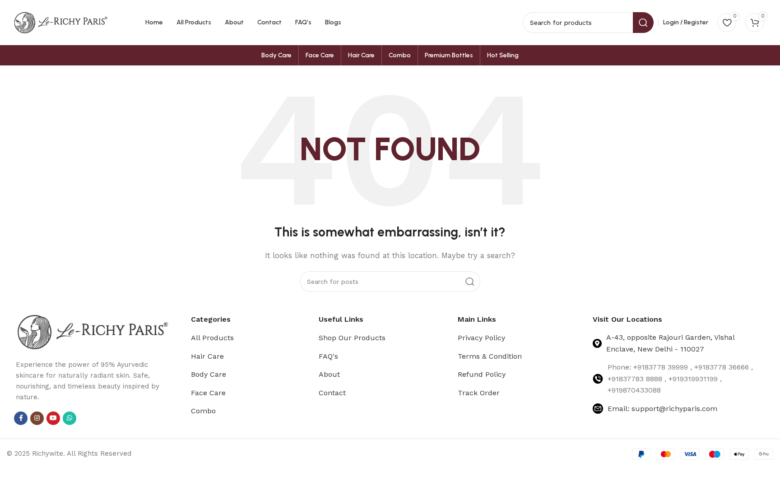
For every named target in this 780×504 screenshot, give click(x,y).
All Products (212, 337)
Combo (203, 411)
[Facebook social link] (21, 418)
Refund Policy (482, 374)
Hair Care (207, 356)
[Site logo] (61, 22)
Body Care (208, 374)
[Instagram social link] (37, 418)
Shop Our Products (352, 337)
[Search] (470, 281)
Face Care (208, 392)
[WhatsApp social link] (69, 418)
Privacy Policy (481, 337)
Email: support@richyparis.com (662, 408)
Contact (332, 392)
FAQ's (328, 356)
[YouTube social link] (53, 418)
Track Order (479, 392)
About (329, 374)
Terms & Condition (490, 356)
